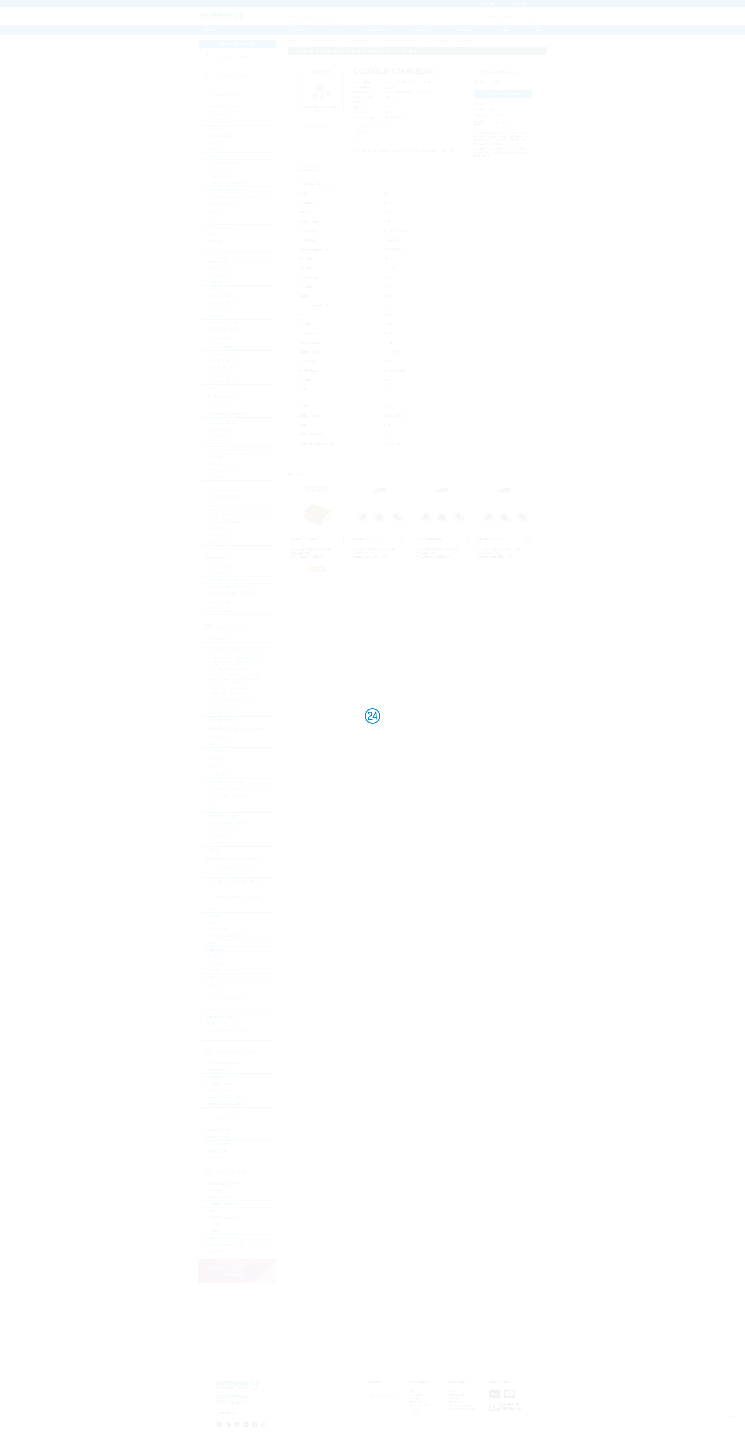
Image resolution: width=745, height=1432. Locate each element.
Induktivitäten (217, 757)
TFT (209, 1037)
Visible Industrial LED (223, 497)
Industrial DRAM (218, 1130)
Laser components (221, 422)
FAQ (411, 1391)
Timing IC (215, 316)
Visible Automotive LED (224, 490)
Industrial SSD (217, 1150)
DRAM (213, 234)
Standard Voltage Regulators (228, 190)
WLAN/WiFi (214, 1251)
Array (212, 809)
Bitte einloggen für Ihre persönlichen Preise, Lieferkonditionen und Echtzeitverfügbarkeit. (356, 50)
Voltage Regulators (221, 203)
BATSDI (212, 909)
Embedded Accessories (224, 1063)
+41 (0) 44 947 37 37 (382, 1396)
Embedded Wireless (221, 1204)
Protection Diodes (220, 360)
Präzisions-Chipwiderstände (227, 795)
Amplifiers (215, 128)
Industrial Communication (225, 1097)
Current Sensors (219, 515)
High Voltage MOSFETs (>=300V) (231, 593)
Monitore (212, 1010)
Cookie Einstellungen (462, 1408)
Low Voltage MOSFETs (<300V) (230, 586)
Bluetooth (213, 1190)
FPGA (212, 248)
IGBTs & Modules (220, 566)
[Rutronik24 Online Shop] (221, 16)
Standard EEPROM (221, 302)
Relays (211, 977)
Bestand (480, 104)
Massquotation (376, 30)
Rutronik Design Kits (222, 295)
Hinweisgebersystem (461, 1405)
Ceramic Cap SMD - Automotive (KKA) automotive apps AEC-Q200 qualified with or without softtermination (234, 679)
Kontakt (503, 30)
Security (212, 1231)
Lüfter (210, 943)
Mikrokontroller (218, 261)
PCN (336, 30)
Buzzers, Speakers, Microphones (231, 867)
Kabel (210, 922)
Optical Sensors (219, 542)
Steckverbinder (217, 929)
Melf (211, 802)
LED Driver (216, 483)
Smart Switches (219, 169)
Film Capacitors (219, 713)
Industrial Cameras (220, 1090)
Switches (213, 983)
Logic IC (214, 255)
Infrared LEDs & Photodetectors (230, 450)
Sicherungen (215, 949)
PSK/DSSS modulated (222, 1217)
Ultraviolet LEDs (219, 436)
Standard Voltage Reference (227, 183)
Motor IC (214, 156)
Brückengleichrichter (222, 347)
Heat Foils (213, 956)
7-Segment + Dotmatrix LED (227, 470)
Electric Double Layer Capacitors (231, 699)
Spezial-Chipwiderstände (225, 788)
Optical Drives (216, 1157)
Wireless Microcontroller (224, 1244)
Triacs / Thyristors (220, 611)
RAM (211, 288)
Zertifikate (455, 1398)
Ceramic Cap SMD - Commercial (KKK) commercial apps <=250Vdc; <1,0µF (235, 649)
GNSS (210, 1210)
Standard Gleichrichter (223, 367)
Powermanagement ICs (224, 162)
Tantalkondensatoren (222, 719)
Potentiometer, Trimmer (224, 829)
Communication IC (221, 227)
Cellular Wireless (218, 1197)
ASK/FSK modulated (221, 1183)
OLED (210, 1023)
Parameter (309, 166)
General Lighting (219, 443)
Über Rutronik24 (419, 1405)
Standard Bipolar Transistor (227, 580)
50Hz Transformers (221, 737)
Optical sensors (219, 429)
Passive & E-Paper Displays (226, 1030)
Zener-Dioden (218, 387)
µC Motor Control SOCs (224, 329)
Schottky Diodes (219, 374)
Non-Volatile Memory (222, 275)
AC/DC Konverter (220, 122)
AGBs (452, 1391)
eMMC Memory (218, 241)
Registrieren (419, 1413)
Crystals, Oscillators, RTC (226, 874)
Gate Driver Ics (218, 142)
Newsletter (415, 1401)
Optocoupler (216, 456)
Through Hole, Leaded (223, 815)
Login (415, 1408)
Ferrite (212, 744)
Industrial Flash (217, 1137)
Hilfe (538, 30)
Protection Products (221, 970)
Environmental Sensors (224, 521)
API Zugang (416, 1394)
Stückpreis (482, 115)
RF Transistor (217, 573)
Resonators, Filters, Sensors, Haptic (233, 880)
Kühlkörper (214, 963)
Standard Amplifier (221, 176)
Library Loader (390, 151)
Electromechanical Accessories (229, 936)
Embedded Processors (223, 1076)
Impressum (456, 1401)
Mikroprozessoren (220, 268)
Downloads (420, 30)
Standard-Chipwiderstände (226, 782)
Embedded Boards (220, 1070)
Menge (479, 81)
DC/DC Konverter (220, 135)
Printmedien (463, 30)
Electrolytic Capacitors (223, 706)
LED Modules (217, 477)
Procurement (297, 30)
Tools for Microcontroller (224, 322)
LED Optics (216, 463)
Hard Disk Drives (218, 1143)
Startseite (209, 30)
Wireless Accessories (222, 1238)
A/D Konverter (218, 115)
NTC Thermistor (219, 836)
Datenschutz (456, 1394)
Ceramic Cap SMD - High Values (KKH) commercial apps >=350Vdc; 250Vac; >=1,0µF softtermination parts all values (235, 663)
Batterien (213, 915)
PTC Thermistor (219, 843)
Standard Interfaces (221, 309)
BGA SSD (215, 221)
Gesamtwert (480, 123)
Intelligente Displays (221, 1016)
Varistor (213, 849)
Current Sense (218, 775)
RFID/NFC (213, 1224)
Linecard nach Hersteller (233, 75)
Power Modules (219, 405)
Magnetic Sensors (220, 528)
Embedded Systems (221, 1083)
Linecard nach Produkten (233, 56)
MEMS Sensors (219, 535)
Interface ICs (217, 149)
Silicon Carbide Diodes (224, 381)
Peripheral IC (217, 282)
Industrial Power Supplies (225, 1104)
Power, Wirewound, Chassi (227, 822)
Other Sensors (218, 548)
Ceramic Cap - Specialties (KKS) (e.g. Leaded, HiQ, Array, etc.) (231, 690)
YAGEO (390, 87)
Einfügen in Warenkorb (503, 93)
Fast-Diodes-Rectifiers (223, 353)
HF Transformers (219, 750)
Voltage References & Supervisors (232, 196)
